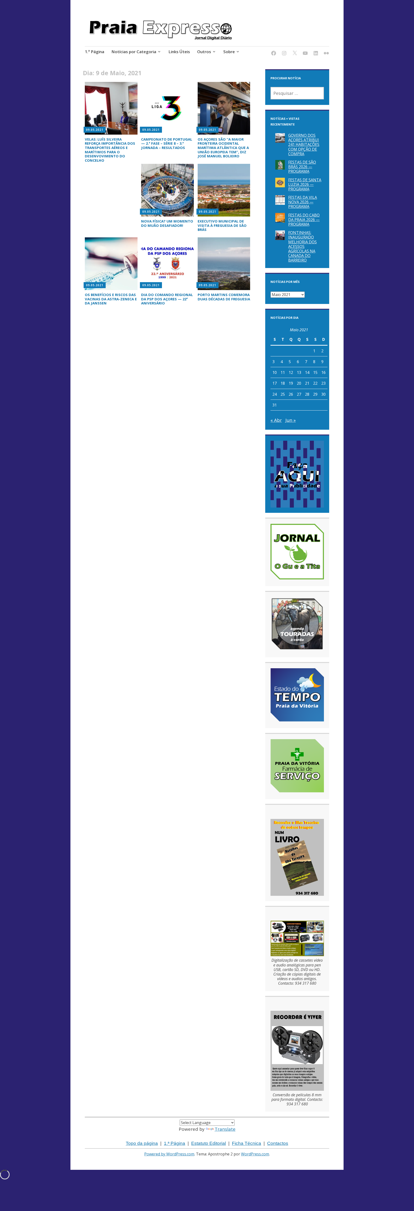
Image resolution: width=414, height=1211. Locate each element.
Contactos (277, 1143)
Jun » (290, 420)
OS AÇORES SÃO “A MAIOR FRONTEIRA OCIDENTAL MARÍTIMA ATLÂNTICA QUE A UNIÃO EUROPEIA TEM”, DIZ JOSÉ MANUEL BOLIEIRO (223, 148)
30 (323, 394)
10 (274, 372)
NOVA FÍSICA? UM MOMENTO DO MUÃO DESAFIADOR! (167, 223)
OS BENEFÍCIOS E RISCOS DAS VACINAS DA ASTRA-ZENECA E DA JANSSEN (111, 298)
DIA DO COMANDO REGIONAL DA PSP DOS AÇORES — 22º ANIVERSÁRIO (167, 298)
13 (299, 372)
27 (299, 394)
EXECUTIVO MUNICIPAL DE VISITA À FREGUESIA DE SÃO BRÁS (222, 225)
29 (315, 394)
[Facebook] (273, 54)
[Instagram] (284, 54)
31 (274, 405)
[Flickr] (326, 54)
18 (283, 383)
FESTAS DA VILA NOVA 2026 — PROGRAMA (302, 202)
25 (283, 394)
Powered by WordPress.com (169, 1154)
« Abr (276, 420)
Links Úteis (179, 51)
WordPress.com (255, 1154)
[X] (295, 54)
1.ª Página (94, 51)
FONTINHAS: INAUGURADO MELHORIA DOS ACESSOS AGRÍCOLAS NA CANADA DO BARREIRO (302, 246)
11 (283, 372)
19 (291, 383)
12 (291, 372)
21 (307, 383)
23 (323, 383)
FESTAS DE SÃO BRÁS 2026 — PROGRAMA (302, 167)
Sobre (229, 51)
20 (299, 383)
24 (274, 394)
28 (307, 394)
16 (323, 372)
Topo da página (142, 1143)
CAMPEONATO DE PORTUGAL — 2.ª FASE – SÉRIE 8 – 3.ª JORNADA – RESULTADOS (166, 143)
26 (291, 394)
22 (315, 383)
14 (307, 372)
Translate (225, 1129)
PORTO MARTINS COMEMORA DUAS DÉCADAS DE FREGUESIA (224, 296)
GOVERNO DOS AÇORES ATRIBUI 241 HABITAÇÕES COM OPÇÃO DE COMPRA (303, 144)
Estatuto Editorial (208, 1143)
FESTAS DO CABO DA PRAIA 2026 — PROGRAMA (304, 219)
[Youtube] (305, 54)
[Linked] (316, 54)
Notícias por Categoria (133, 51)
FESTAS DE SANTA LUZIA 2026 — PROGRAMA (304, 184)
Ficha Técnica (246, 1143)
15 (315, 372)
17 (274, 383)
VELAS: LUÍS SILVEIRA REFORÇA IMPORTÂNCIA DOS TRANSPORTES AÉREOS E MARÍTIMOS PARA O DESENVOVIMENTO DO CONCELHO (110, 150)
